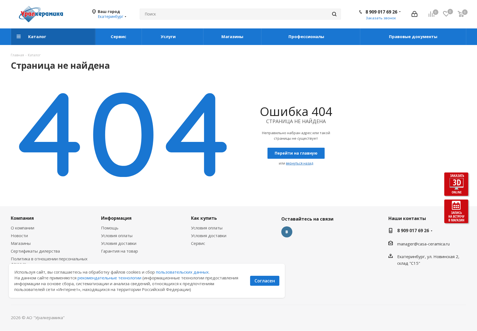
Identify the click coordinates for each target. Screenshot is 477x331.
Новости (19, 235)
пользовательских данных (182, 272)
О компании (22, 228)
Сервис (198, 243)
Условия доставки (118, 243)
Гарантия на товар (119, 251)
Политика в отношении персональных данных (49, 261)
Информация (116, 218)
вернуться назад (299, 163)
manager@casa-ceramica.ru (423, 244)
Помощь (109, 228)
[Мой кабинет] (414, 14)
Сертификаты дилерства (35, 251)
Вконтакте (286, 231)
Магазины (21, 243)
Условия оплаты (116, 235)
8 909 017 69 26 (381, 12)
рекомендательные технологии (109, 277)
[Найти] (334, 14)
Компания (22, 218)
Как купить (204, 218)
